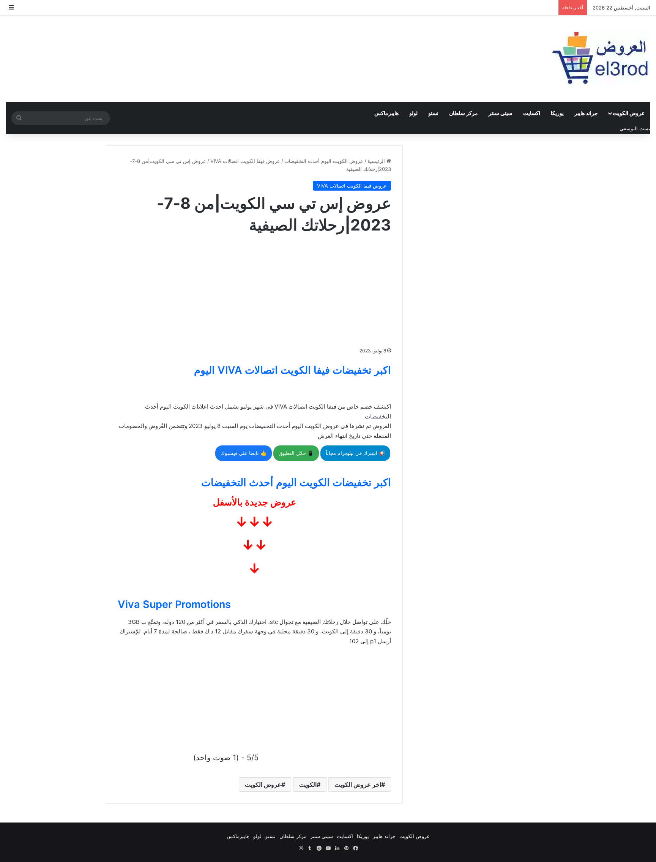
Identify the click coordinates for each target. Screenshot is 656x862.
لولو (413, 113)
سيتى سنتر (500, 113)
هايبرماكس (386, 113)
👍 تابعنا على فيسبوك (243, 453)
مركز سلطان (463, 113)
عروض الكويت (629, 113)
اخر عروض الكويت (357, 784)
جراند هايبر (586, 113)
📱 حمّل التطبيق (296, 453)
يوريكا (557, 113)
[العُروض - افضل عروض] (599, 59)
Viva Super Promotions (174, 604)
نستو (433, 113)
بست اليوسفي (635, 128)
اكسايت (531, 113)
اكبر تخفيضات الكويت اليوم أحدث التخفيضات (296, 482)
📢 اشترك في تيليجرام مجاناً (355, 453)
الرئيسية (376, 161)
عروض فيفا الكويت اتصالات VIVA (245, 161)
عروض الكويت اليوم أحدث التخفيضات (323, 161)
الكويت (308, 784)
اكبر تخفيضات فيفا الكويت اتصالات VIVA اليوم (292, 370)
